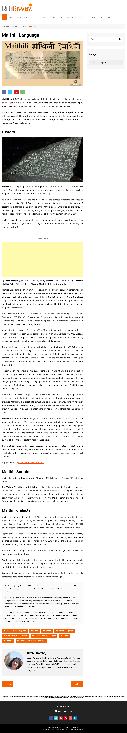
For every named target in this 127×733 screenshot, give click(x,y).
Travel (80, 17)
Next (76, 684)
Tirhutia (9, 641)
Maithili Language (66, 631)
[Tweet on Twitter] (10, 92)
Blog (103, 17)
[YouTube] (61, 718)
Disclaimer (74, 727)
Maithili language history (45, 636)
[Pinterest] (65, 718)
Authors (66, 727)
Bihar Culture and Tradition (31, 462)
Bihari (35, 631)
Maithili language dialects (17, 636)
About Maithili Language (16, 631)
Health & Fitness (57, 17)
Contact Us (59, 727)
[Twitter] (56, 718)
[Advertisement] (42, 259)
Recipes (70, 17)
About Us (51, 727)
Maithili (48, 631)
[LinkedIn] (75, 718)
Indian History (15, 17)
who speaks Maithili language (32, 641)
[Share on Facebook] (4, 92)
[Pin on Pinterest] (16, 92)
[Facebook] (51, 718)
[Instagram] (70, 718)
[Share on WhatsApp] (22, 92)
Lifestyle (43, 17)
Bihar (7, 102)
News (110, 17)
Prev (9, 684)
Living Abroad (92, 17)
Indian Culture (30, 17)
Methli (65, 636)
